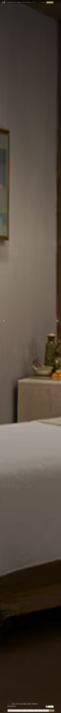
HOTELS (14, 2)
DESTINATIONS (9, 2)
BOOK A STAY (50, 2)
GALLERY (50, 706)
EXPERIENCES (19, 2)
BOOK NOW (51, 710)
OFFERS (23, 2)
